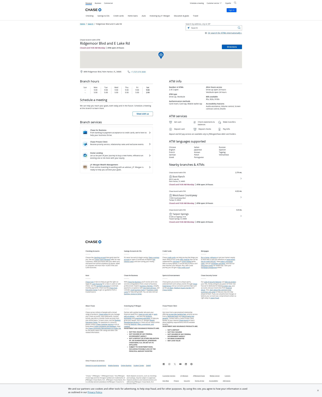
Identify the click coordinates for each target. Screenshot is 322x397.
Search (90, 24)
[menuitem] (197, 3)
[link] (164, 364)
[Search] (239, 28)
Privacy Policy (95, 392)
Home (82, 24)
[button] (318, 390)
